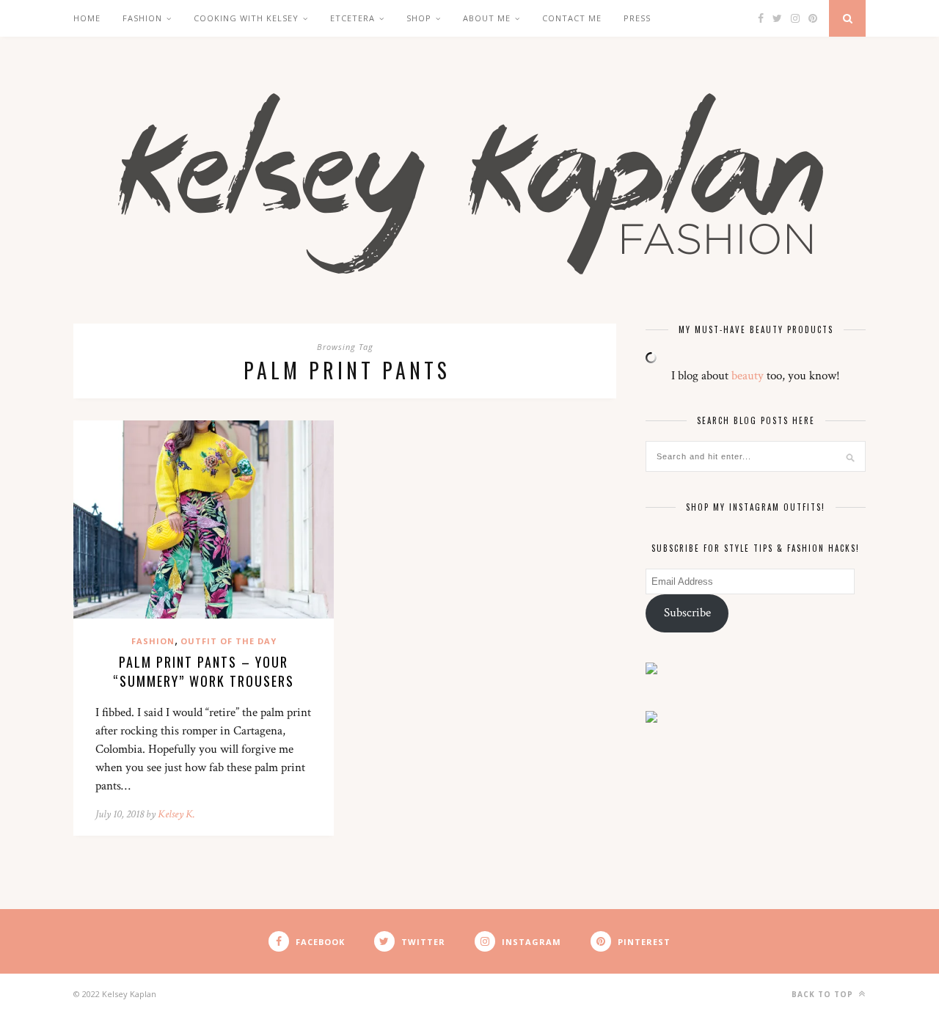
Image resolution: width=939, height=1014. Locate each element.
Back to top (824, 994)
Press (637, 17)
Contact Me (572, 17)
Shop (418, 17)
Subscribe (687, 613)
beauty (747, 376)
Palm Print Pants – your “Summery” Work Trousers (203, 671)
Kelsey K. (176, 814)
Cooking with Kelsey (246, 17)
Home (87, 17)
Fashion (142, 17)
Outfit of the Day (228, 640)
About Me (487, 17)
